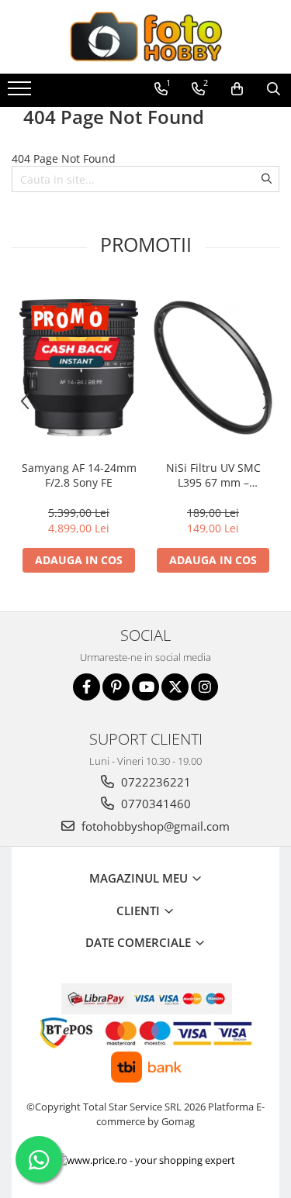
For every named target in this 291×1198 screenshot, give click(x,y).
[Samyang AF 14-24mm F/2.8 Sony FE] (78, 367)
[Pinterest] (116, 687)
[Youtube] (145, 687)
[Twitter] (175, 687)
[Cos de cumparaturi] (237, 89)
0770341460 (154, 803)
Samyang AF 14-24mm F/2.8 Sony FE (79, 475)
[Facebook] (86, 687)
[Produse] (21, 93)
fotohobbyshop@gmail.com (154, 826)
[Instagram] (204, 687)
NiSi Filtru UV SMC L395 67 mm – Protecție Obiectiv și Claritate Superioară (213, 475)
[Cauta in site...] (273, 89)
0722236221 (154, 782)
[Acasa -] (145, 37)
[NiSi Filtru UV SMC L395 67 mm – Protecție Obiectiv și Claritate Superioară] (213, 368)
